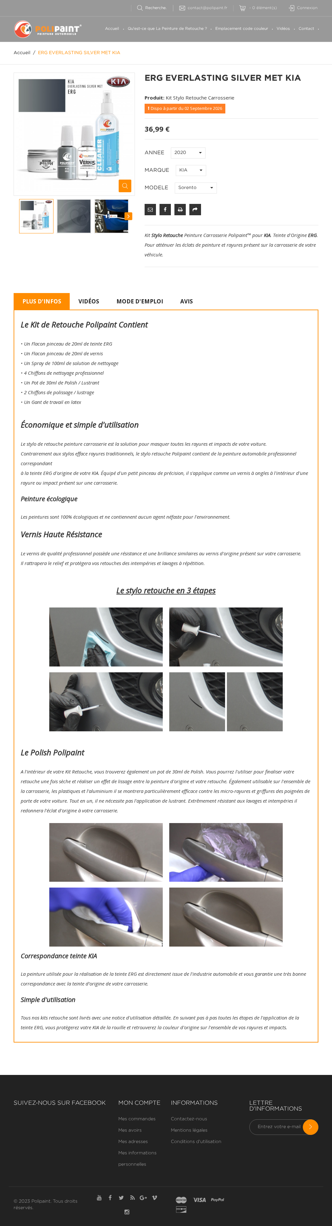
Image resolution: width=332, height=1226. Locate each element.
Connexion (307, 8)
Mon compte (139, 1103)
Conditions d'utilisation (196, 1142)
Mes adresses (133, 1142)
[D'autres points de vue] (19, 216)
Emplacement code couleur (241, 28)
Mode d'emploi (139, 301)
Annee (155, 152)
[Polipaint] (48, 29)
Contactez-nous (189, 1119)
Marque (158, 170)
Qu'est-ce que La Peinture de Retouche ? (167, 28)
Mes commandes (137, 1119)
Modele (157, 187)
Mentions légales (189, 1130)
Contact (306, 28)
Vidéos (283, 28)
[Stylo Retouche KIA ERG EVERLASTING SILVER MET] (36, 216)
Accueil (112, 28)
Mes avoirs (130, 1130)
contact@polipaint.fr (207, 8)
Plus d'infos (41, 301)
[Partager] (195, 209)
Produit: (154, 97)
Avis (186, 301)
